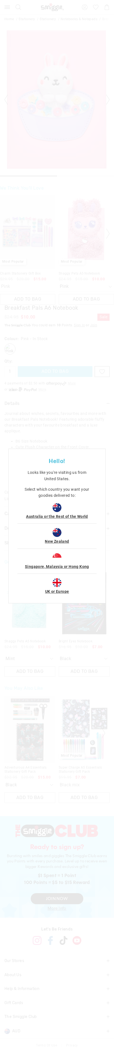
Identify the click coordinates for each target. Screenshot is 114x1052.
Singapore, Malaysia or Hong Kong (57, 566)
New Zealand (57, 541)
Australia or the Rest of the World (57, 516)
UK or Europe (57, 591)
